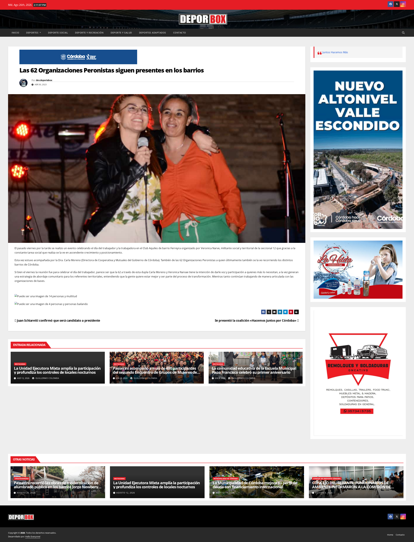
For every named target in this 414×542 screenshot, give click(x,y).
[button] (403, 32)
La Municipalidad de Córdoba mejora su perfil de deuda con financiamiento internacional (255, 484)
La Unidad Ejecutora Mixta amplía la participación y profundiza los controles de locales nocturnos (57, 370)
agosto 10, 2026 (225, 492)
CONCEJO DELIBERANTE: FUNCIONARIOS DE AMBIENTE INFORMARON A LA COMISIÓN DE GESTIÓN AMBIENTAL (351, 486)
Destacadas (20, 364)
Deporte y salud (121, 32)
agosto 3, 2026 (323, 492)
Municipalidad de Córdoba (226, 478)
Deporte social (58, 32)
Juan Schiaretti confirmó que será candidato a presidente (58, 320)
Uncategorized (21, 478)
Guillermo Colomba (47, 378)
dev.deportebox (44, 80)
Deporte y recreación (89, 32)
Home (390, 534)
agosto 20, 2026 (26, 492)
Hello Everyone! (32, 536)
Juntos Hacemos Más (335, 52)
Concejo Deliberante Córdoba (327, 478)
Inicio (15, 32)
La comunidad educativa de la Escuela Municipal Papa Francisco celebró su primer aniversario (254, 370)
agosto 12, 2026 (125, 492)
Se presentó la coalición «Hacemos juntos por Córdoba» (256, 320)
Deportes (32, 32)
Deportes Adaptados (152, 32)
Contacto (179, 32)
